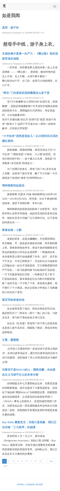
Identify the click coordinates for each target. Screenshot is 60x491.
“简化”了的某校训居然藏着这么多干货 (26, 92)
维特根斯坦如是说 (13, 185)
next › (52, 461)
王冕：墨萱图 (10, 339)
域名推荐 (39, 484)
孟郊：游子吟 (10, 27)
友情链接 (30, 484)
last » (6, 466)
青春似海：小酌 (12, 229)
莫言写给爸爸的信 (13, 299)
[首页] (4, 6)
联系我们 (21, 484)
